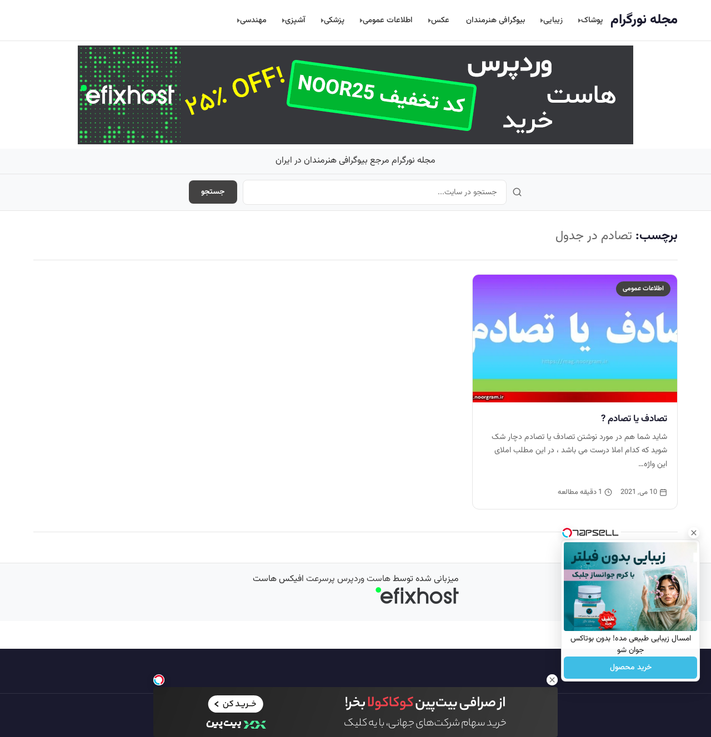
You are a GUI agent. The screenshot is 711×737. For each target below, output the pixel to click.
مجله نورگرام (644, 20)
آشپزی (295, 20)
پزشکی (334, 20)
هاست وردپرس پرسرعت (348, 579)
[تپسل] (158, 679)
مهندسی (253, 20)
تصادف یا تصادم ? (634, 419)
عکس (440, 20)
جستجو (213, 192)
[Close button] (693, 532)
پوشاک (592, 20)
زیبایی (553, 20)
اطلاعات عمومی (388, 20)
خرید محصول (631, 668)
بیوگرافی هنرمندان (495, 20)
